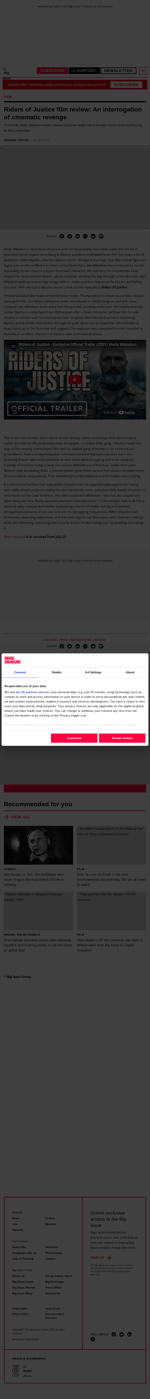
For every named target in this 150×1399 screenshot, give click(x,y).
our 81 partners (27, 692)
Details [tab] (57, 672)
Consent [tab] (20, 672)
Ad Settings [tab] (93, 672)
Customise (74, 738)
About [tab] (130, 672)
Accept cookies (122, 738)
